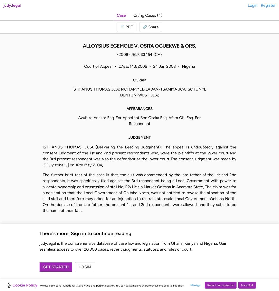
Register (268, 5)
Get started (56, 267)
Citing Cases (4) (147, 15)
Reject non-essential (220, 285)
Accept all (247, 285)
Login (253, 5)
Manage (195, 285)
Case (121, 15)
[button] (151, 27)
